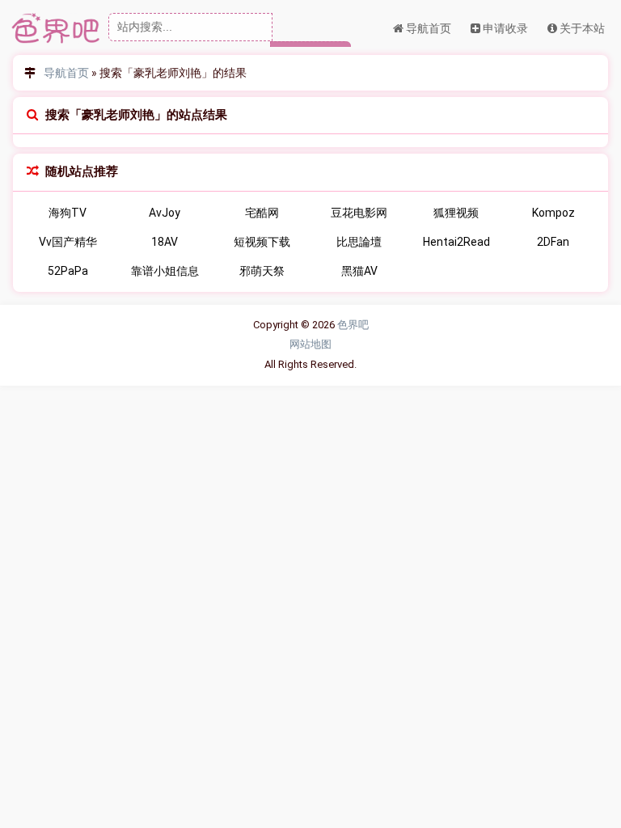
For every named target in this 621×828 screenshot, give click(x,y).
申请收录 (504, 28)
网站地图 (310, 344)
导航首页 (427, 28)
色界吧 (353, 325)
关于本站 (581, 28)
